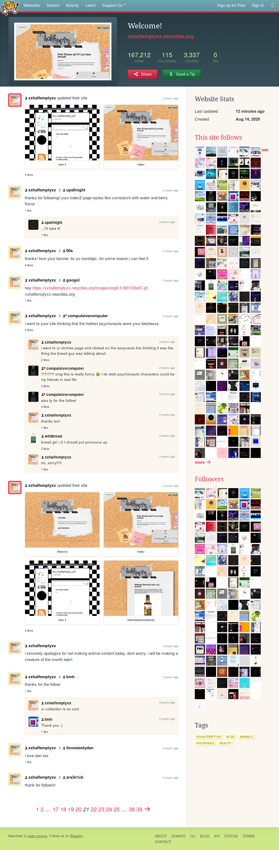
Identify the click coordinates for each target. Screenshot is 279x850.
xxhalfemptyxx (42, 98)
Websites (31, 5)
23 (101, 809)
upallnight (75, 190)
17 (56, 809)
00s (69, 250)
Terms (248, 836)
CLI (193, 836)
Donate (178, 836)
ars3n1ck (74, 777)
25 (117, 809)
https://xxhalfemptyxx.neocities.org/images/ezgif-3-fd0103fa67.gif (90, 288)
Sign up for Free (231, 5)
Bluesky (76, 835)
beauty (225, 743)
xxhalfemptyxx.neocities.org (161, 36)
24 (109, 809)
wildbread (53, 436)
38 (132, 809)
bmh (70, 677)
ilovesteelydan (79, 748)
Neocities (15, 835)
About (161, 836)
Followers (209, 479)
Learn (91, 5)
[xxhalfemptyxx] (14, 100)
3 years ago (170, 98)
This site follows (218, 137)
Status (231, 836)
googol (73, 280)
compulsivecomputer (88, 316)
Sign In (258, 5)
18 (63, 809)
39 (139, 809)
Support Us (112, 5)
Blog (205, 836)
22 (94, 809)
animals (246, 737)
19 (71, 809)
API (217, 836)
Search (53, 5)
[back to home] (10, 7)
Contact (163, 841)
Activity (72, 5)
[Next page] (147, 809)
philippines (205, 743)
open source (37, 835)
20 (78, 809)
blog (230, 737)
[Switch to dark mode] (273, 5)
